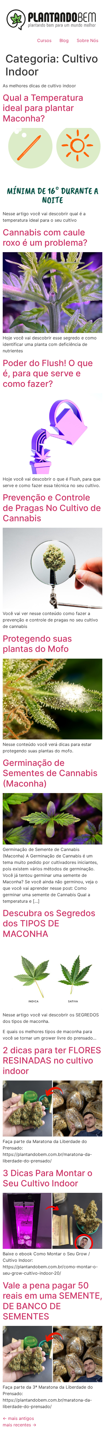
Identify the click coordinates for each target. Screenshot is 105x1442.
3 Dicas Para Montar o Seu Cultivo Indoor (47, 1178)
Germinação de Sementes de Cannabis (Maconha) (50, 773)
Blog (64, 40)
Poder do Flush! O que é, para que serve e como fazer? (48, 373)
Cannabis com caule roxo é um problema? (45, 237)
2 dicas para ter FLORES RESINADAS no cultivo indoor (52, 1060)
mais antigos (18, 1418)
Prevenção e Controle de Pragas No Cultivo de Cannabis (52, 507)
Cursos (44, 40)
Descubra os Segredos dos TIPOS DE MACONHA (49, 923)
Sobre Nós (87, 40)
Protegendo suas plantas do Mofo (37, 643)
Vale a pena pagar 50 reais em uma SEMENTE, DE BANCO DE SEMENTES (52, 1301)
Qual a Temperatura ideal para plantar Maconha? (43, 108)
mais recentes (19, 1424)
